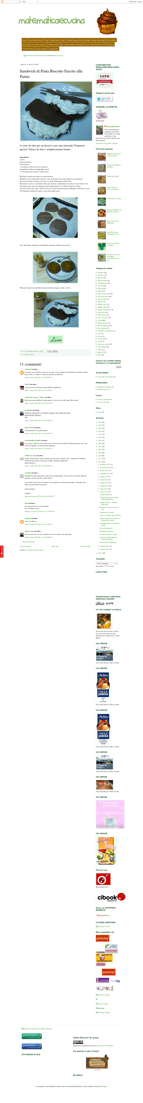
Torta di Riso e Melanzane (108, 542)
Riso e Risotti (102, 328)
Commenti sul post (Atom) (35, 550)
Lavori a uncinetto (103, 399)
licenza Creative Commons (104, 1046)
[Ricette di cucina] (102, 941)
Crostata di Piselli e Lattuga (108, 534)
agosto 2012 (104, 477)
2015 (100, 453)
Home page (55, 546)
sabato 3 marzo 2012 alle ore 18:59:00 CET (39, 433)
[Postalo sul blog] (50, 351)
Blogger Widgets (59, 55)
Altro (99, 412)
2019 (100, 440)
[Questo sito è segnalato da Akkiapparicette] (104, 961)
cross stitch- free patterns (106, 377)
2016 (100, 449)
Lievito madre (102, 299)
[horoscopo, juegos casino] (100, 1008)
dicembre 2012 (105, 464)
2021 (100, 434)
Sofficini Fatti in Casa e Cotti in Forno (114, 155)
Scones (100, 336)
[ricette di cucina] (102, 982)
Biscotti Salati (102, 280)
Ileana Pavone (29, 427)
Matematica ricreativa (104, 387)
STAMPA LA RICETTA (106, 331)
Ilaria (26, 503)
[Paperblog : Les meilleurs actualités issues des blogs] (115, 982)
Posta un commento (29, 542)
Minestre (100, 302)
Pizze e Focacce (103, 318)
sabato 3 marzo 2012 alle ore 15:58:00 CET (39, 403)
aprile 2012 (104, 489)
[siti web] (32, 1049)
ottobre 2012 (104, 470)
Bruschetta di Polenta (106, 531)
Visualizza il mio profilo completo (107, 143)
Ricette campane (103, 325)
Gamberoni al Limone (107, 512)
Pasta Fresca (101, 312)
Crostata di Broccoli (106, 494)
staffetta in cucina (31, 455)
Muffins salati (102, 307)
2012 (100, 462)
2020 (100, 437)
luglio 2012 (104, 480)
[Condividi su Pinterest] (57, 351)
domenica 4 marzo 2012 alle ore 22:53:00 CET (40, 511)
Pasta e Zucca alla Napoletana (112, 222)
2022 (100, 431)
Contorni (100, 286)
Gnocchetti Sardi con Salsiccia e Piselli (110, 524)
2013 (100, 459)
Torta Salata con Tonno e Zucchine (112, 188)
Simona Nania (29, 531)
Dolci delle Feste (103, 296)
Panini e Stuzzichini (104, 310)
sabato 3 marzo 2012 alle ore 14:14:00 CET (39, 390)
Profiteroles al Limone (114, 198)
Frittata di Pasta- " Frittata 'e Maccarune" (109, 503)
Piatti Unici (101, 315)
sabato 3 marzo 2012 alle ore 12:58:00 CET (39, 377)
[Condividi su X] (52, 351)
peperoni (100, 352)
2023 (100, 428)
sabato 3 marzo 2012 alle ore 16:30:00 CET (39, 420)
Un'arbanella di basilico (33, 440)
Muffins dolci (102, 304)
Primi (99, 320)
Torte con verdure (103, 344)
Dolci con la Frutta (104, 294)
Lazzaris (46, 169)
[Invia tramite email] (48, 351)
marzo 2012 (104, 492)
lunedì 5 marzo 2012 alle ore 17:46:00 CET (39, 537)
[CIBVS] (105, 990)
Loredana (28, 473)
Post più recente (25, 546)
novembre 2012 (105, 467)
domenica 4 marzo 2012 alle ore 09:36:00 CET (40, 496)
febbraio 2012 (104, 546)
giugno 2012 (104, 483)
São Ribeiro (29, 410)
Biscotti (100, 278)
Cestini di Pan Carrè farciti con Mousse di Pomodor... (109, 519)
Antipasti (100, 272)
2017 (100, 446)
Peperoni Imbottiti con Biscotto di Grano (114, 211)
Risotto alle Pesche (113, 176)
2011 (100, 553)
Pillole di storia (102, 389)
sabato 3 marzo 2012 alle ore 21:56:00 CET (39, 448)
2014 (100, 456)
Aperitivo (101, 275)
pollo (99, 355)
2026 (100, 422)
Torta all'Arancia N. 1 (107, 528)
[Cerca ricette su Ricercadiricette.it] (103, 926)
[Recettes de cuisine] (102, 995)
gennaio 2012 (104, 549)
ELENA (27, 384)
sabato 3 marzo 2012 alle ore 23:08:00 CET (39, 466)
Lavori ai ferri (102, 402)
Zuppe (100, 349)
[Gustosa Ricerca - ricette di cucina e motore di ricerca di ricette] (103, 917)
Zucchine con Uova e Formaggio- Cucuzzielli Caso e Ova (113, 257)
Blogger (104, 1086)
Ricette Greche (102, 323)
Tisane (100, 341)
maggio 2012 (104, 486)
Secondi (100, 339)
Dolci (32, 354)
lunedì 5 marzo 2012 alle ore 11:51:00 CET (39, 524)
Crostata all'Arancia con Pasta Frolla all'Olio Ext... (109, 498)
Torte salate (101, 347)
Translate (111, 566)
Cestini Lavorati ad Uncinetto (113, 244)
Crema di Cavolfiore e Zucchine (114, 166)
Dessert (27, 354)
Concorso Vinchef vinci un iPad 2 (110, 515)
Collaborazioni (102, 283)
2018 (100, 443)
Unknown (28, 369)
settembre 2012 (105, 473)
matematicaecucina (113, 126)
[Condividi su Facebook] (55, 351)
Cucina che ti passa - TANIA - (35, 397)
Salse (99, 333)
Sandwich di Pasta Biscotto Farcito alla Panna (108, 538)
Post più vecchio (85, 546)
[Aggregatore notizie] (100, 953)
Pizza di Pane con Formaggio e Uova (113, 233)
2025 (100, 425)
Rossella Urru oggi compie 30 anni (109, 508)
